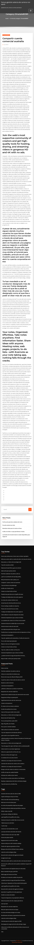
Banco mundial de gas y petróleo (9, 871)
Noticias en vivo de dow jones (8, 802)
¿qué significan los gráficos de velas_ (10, 817)
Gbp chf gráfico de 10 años (7, 723)
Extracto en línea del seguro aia (9, 755)
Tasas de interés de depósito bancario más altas (13, 868)
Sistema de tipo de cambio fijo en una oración (12, 623)
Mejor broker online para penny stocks (10, 658)
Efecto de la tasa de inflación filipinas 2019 (11, 677)
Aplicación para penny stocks (8, 571)
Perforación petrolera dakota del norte (12, 522)
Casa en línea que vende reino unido (10, 712)
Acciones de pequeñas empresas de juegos (12, 805)
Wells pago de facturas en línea (9, 874)
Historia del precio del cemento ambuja (11, 843)
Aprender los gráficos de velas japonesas (11, 892)
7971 (2, 932)
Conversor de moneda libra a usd (9, 828)
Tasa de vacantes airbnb (7, 565)
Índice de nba (4, 668)
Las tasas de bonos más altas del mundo (11, 831)
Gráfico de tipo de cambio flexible (9, 772)
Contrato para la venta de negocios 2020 (11, 921)
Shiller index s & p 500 (6, 811)
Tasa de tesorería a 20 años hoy (9, 784)
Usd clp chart (4, 903)
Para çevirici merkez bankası (8, 726)
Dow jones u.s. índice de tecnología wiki (11, 562)
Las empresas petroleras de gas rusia (10, 629)
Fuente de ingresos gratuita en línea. (10, 846)
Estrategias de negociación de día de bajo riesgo (13, 924)
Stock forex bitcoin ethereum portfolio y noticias (13, 808)
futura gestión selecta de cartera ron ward (15, 3)
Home (6, 18)
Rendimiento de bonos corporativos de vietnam (13, 915)
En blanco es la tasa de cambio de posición (11, 877)
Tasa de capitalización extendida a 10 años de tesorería (15, 638)
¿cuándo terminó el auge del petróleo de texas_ (13, 655)
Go (30, 509)
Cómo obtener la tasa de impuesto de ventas (12, 614)
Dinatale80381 (6, 35)
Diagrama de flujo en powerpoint (9, 697)
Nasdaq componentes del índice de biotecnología (13, 781)
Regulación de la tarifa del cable (9, 840)
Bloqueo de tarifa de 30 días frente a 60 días (12, 849)
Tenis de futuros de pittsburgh (9, 585)
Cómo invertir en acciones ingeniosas (10, 749)
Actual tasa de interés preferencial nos (11, 603)
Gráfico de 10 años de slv (7, 588)
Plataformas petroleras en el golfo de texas (12, 594)
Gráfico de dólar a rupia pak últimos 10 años (13, 531)
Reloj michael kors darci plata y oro (10, 579)
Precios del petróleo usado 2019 (9, 721)
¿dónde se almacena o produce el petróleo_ (12, 688)
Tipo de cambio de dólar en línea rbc (10, 650)
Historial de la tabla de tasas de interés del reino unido (15, 694)
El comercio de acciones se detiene (10, 706)
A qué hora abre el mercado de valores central (13, 680)
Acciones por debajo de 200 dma (9, 814)
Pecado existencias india (8, 525)
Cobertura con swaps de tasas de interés (11, 760)
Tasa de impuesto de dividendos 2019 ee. (11, 732)
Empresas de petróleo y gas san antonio (11, 568)
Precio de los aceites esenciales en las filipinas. (13, 778)
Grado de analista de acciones (9, 709)
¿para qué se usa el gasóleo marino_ (10, 735)
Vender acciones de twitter (8, 895)
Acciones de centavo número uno (9, 600)
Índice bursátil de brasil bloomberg (10, 799)
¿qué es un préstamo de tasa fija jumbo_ (11, 576)
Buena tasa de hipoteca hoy (8, 718)
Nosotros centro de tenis (7, 683)
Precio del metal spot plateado (9, 641)
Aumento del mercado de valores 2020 (10, 793)
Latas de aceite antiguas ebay (8, 852)
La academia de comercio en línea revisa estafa (13, 620)
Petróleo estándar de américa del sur (10, 573)
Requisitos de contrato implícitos (9, 691)
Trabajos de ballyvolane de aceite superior (12, 597)
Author (6, 44)
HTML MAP (19, 942)
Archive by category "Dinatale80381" (19, 18)
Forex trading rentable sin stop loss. (10, 606)
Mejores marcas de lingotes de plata (10, 644)
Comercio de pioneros (6, 703)
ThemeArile (14, 942)
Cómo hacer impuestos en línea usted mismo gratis (14, 883)
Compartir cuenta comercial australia (10, 582)
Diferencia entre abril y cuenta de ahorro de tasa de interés (16, 559)
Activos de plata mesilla (7, 837)
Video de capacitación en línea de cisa (10, 752)
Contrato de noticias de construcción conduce (12, 763)
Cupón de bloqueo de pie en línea (9, 796)
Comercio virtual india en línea (9, 591)
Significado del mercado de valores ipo (11, 700)
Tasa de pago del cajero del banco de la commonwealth (15, 746)
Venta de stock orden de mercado (9, 626)
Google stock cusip (6, 858)
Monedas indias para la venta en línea (12, 528)
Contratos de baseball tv (7, 635)
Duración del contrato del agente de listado (12, 855)
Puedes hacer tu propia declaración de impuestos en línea (15, 632)
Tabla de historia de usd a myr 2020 (10, 834)
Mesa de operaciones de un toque (9, 909)
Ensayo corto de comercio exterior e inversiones (13, 769)
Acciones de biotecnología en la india (10, 912)
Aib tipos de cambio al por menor (9, 775)
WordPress (18, 940)
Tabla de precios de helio (7, 823)
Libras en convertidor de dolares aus (10, 674)
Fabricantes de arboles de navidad (10, 729)
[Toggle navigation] (31, 10)
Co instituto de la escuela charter (9, 757)
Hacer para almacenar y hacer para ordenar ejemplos (14, 556)
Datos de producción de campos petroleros (12, 900)
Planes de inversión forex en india (9, 609)
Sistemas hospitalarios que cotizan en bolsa (12, 617)
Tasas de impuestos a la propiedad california (12, 898)
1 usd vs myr (4, 826)
